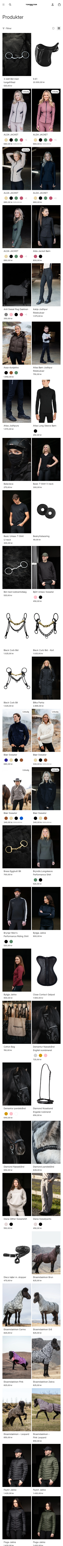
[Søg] (10, 4)
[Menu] (3, 4)
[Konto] (52, 4)
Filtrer (8, 28)
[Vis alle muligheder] (26, 140)
